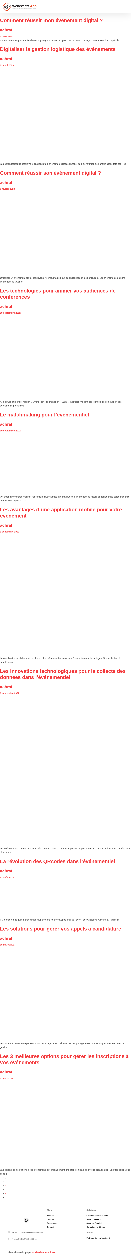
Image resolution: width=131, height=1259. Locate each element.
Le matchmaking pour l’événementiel (44, 414)
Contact (50, 1227)
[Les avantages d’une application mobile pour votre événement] (65, 595)
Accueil (50, 1215)
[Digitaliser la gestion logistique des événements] (63, 114)
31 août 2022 (7, 877)
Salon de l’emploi (94, 1223)
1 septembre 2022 (9, 531)
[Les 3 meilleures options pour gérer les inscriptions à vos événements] (65, 1124)
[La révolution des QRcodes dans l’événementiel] (59, 898)
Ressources (52, 1223)
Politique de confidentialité (98, 1238)
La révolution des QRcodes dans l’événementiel (57, 861)
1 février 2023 (7, 189)
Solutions (51, 1219)
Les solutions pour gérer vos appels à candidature (60, 929)
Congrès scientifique (95, 1227)
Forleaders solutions (43, 1252)
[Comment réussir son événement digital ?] (65, 233)
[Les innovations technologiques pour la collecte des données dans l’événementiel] (65, 771)
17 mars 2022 (7, 1078)
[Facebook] (26, 1220)
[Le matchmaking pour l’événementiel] (65, 464)
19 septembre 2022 (10, 430)
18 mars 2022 (7, 944)
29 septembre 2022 (10, 313)
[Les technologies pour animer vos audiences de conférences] (65, 357)
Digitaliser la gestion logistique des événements (58, 49)
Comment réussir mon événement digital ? (51, 20)
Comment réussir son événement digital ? (50, 173)
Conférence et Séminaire (97, 1215)
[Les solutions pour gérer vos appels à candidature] (65, 994)
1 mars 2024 (6, 36)
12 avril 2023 (7, 65)
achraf (6, 30)
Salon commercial (94, 1219)
